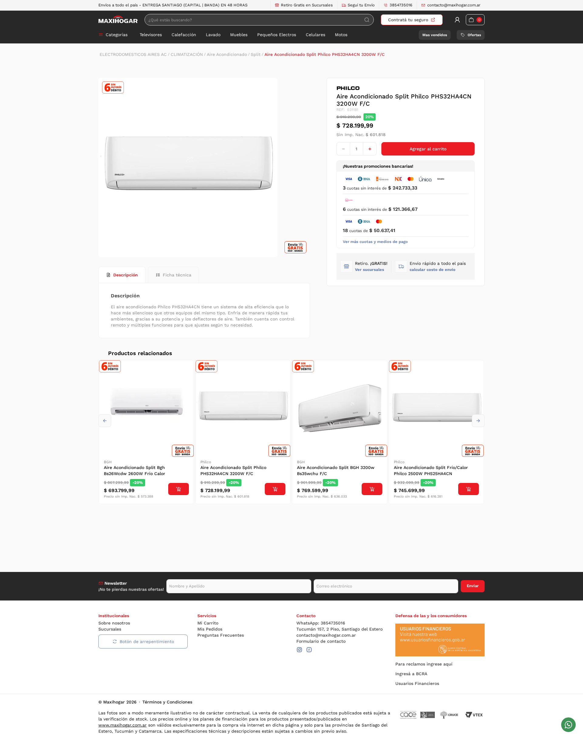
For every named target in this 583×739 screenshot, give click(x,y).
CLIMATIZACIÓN (187, 54)
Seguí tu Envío (361, 5)
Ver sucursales (369, 269)
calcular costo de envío (432, 269)
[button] (438, 266)
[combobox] (259, 19)
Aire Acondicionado (227, 54)
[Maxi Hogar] (118, 19)
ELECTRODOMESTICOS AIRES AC (133, 54)
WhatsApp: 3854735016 (320, 623)
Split (256, 54)
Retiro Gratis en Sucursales (307, 5)
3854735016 (401, 5)
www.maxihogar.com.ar (122, 725)
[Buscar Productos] (367, 20)
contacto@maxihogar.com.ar (453, 5)
